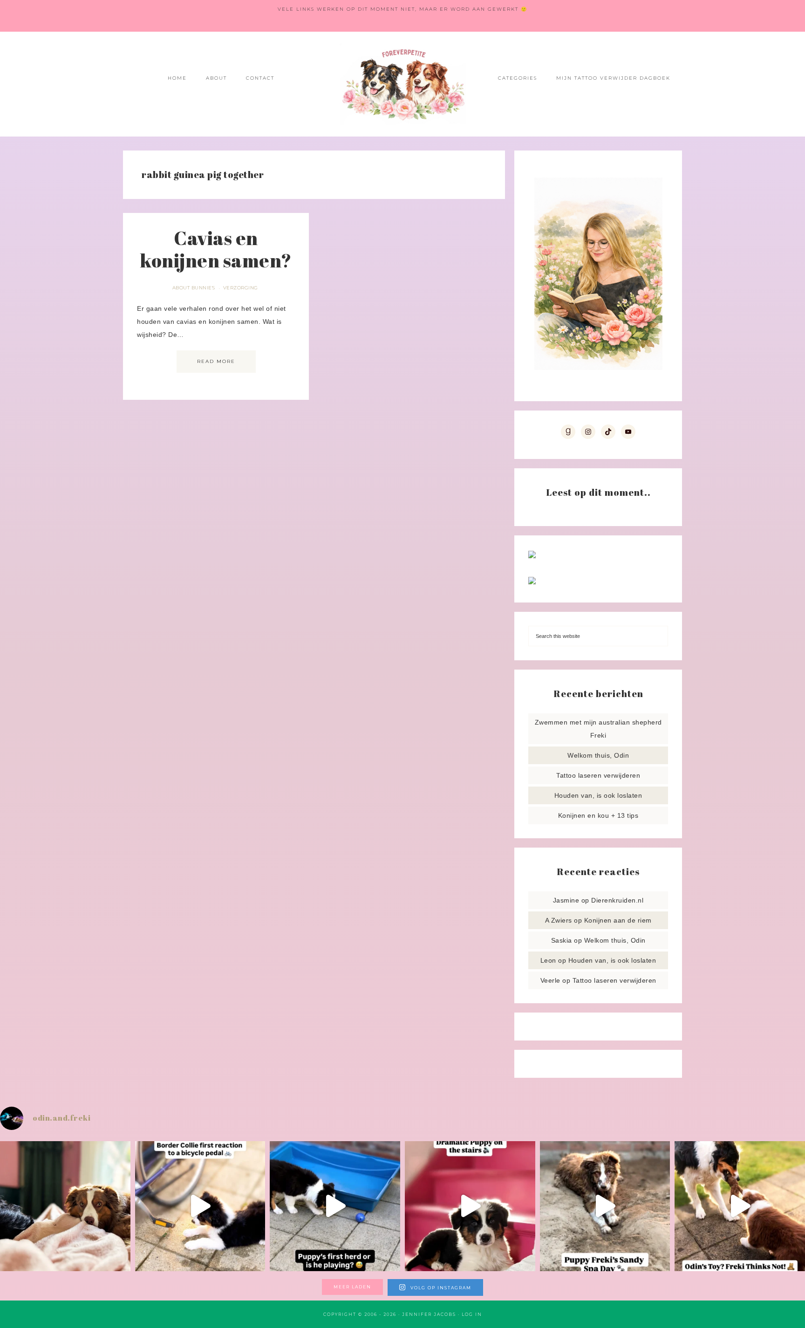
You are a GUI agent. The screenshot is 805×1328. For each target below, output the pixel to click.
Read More (216, 361)
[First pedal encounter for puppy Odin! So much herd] (200, 1206)
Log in (472, 1314)
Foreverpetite (402, 84)
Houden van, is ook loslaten (598, 795)
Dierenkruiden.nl (617, 900)
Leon (548, 960)
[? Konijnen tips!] (532, 556)
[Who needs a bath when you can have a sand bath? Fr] (605, 1206)
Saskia (561, 940)
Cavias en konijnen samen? (216, 249)
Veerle (550, 980)
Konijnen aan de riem (618, 920)
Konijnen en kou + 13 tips (598, 815)
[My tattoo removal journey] (532, 582)
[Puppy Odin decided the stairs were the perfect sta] (470, 1206)
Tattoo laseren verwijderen (598, 775)
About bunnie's (193, 288)
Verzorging (240, 288)
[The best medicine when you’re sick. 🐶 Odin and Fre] (65, 1206)
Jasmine (566, 900)
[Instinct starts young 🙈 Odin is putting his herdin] (335, 1206)
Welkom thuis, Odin (598, 755)
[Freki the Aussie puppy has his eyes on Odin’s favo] (740, 1206)
